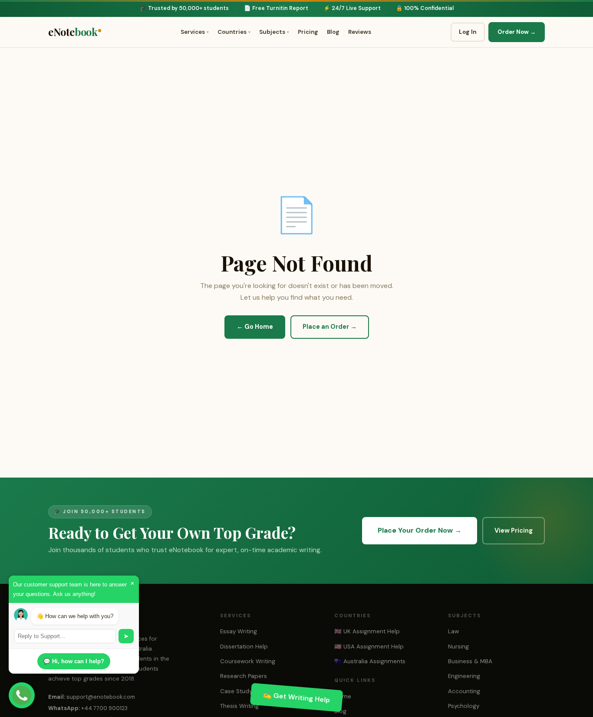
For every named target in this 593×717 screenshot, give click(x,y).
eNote (72, 32)
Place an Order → (330, 327)
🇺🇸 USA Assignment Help (369, 646)
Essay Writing (238, 631)
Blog (333, 32)
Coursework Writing (247, 661)
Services (195, 32)
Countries (233, 32)
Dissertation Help (244, 646)
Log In (468, 32)
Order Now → (516, 32)
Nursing (458, 646)
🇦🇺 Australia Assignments (369, 661)
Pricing (308, 32)
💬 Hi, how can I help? (73, 661)
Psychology (463, 706)
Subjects (274, 32)
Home (342, 696)
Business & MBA (470, 661)
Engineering (464, 676)
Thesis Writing (239, 706)
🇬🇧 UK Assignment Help (367, 631)
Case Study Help (243, 691)
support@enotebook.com (100, 697)
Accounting (464, 691)
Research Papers (243, 676)
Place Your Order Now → (419, 530)
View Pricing (513, 531)
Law (453, 631)
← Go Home (255, 327)
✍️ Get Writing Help (296, 697)
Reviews (359, 32)
